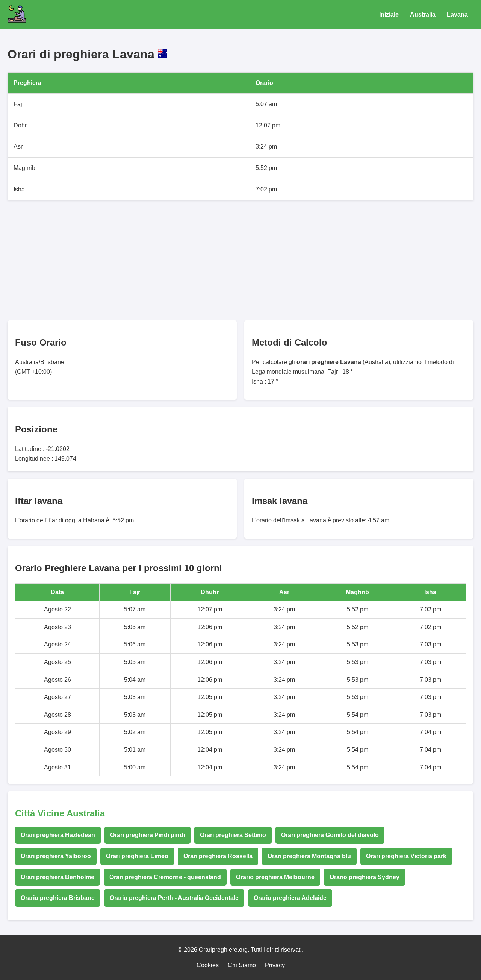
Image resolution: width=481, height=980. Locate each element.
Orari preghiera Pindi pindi (147, 835)
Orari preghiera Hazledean (58, 835)
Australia (423, 14)
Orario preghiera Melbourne (275, 877)
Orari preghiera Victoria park (406, 856)
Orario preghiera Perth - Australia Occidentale (174, 898)
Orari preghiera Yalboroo (56, 856)
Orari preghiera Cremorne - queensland (165, 877)
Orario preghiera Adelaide (290, 898)
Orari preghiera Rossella (218, 856)
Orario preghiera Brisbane (58, 898)
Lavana (457, 14)
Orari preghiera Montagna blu (309, 856)
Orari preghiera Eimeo (137, 856)
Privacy (275, 965)
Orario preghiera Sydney (364, 877)
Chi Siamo (242, 965)
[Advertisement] (233, 260)
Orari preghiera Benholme (57, 877)
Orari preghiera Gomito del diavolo (330, 835)
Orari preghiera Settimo (233, 835)
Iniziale (389, 14)
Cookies (208, 965)
